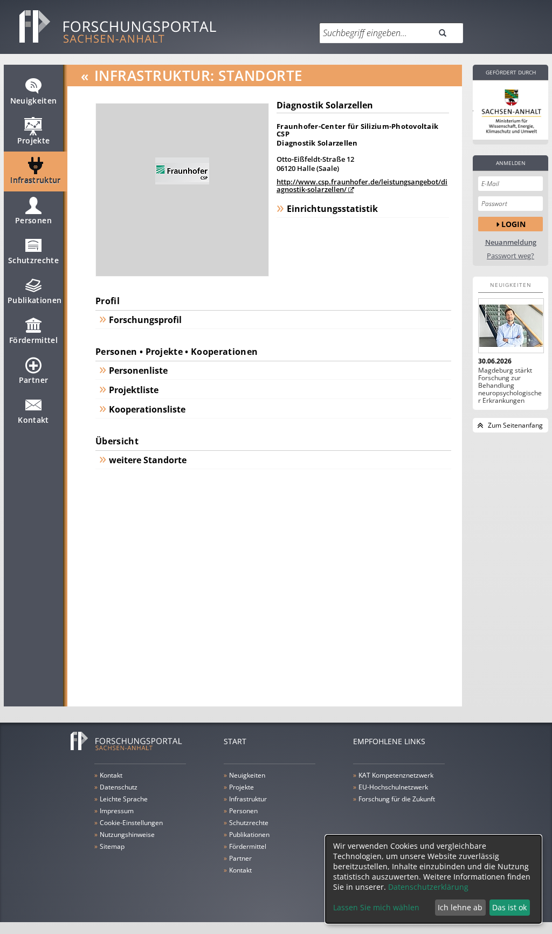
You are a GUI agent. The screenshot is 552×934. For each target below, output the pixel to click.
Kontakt (33, 420)
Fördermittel (33, 340)
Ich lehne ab (460, 907)
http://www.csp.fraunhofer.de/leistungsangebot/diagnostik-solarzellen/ (362, 185)
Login (513, 224)
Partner (33, 380)
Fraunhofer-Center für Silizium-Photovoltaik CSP (357, 130)
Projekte (33, 140)
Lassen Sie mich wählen (376, 907)
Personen (33, 220)
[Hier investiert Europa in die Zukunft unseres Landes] (510, 110)
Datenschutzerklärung (428, 887)
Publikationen (35, 300)
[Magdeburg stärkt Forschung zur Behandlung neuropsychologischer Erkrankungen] (510, 325)
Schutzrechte (33, 260)
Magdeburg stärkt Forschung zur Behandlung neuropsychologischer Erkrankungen (510, 385)
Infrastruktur (35, 180)
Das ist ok (509, 907)
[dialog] (433, 879)
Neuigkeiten (33, 100)
